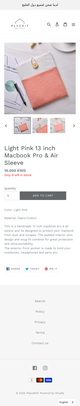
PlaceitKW (32, 393)
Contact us (40, 343)
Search (40, 301)
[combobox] (66, 402)
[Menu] (73, 24)
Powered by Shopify (52, 393)
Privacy (40, 322)
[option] (22, 125)
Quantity (10, 188)
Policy (40, 311)
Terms (40, 332)
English (63, 402)
